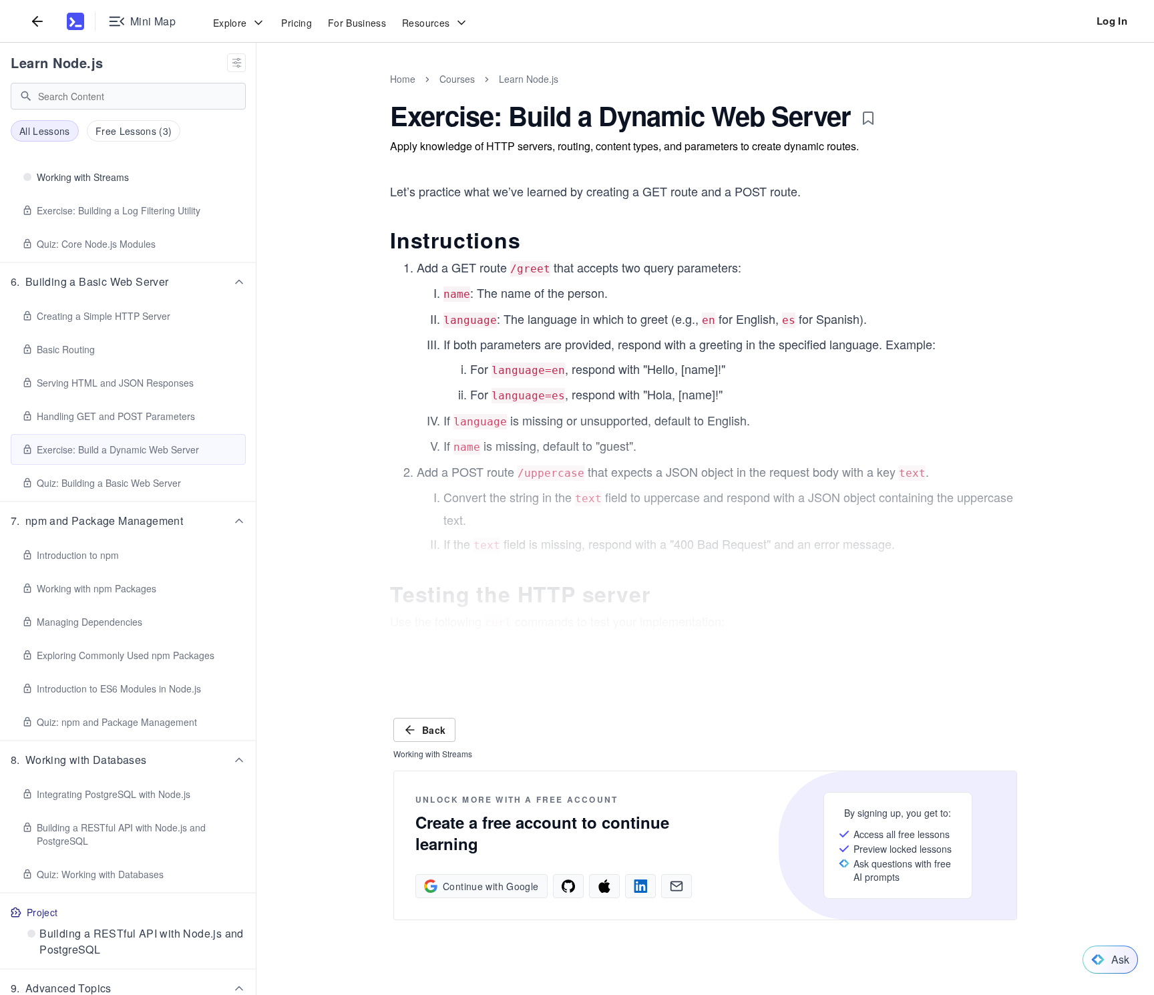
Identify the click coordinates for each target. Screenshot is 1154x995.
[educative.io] (75, 21)
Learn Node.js (57, 62)
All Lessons (44, 131)
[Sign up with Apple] (604, 886)
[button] (128, 282)
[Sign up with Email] (676, 886)
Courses (457, 78)
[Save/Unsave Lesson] (868, 118)
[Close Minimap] (256, 93)
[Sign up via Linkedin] (640, 886)
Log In (1112, 20)
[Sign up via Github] (568, 886)
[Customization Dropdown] (236, 62)
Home (402, 78)
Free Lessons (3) (133, 131)
